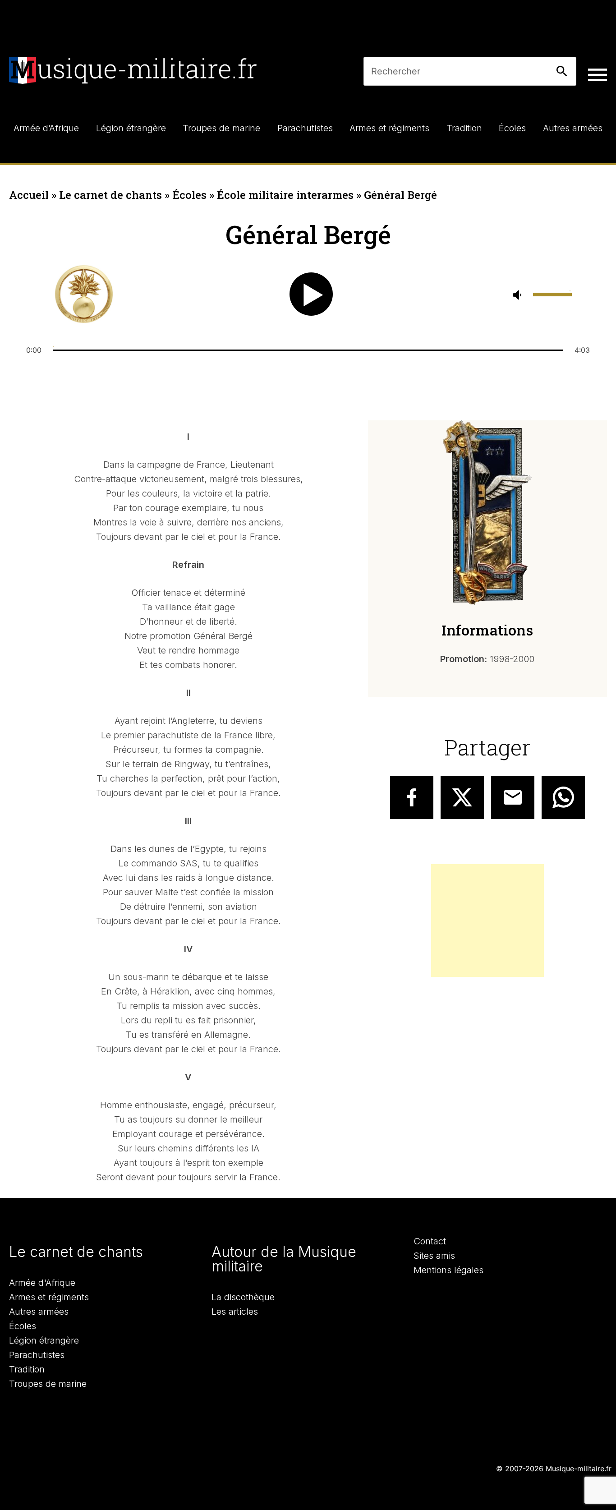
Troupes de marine (48, 1383)
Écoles (189, 195)
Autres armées (39, 1311)
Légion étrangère (44, 1340)
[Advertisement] (487, 920)
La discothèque (243, 1297)
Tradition (27, 1369)
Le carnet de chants (110, 195)
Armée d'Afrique (42, 1282)
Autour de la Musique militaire (283, 1259)
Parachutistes (36, 1354)
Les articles (234, 1311)
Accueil (29, 195)
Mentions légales (448, 1270)
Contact (430, 1241)
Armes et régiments (49, 1297)
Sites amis (434, 1255)
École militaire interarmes (285, 195)
